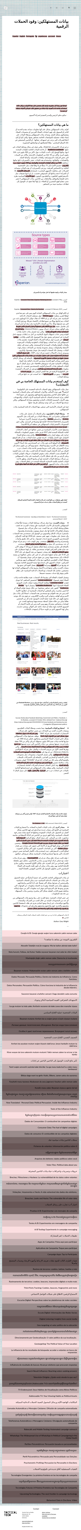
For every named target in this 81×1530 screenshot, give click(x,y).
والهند (30, 771)
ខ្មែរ (36, 36)
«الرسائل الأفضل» (23, 171)
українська (42, 36)
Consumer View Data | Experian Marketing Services (36, 300)
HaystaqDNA (32, 858)
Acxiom (66, 419)
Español (15, 36)
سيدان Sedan (63, 848)
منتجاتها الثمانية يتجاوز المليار (35, 544)
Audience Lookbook (56, 150)
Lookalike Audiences (44, 585)
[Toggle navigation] (74, 8)
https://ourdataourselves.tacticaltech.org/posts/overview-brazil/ (41, 427)
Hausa (58, 36)
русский (51, 36)
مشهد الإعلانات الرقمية (60, 552)
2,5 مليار (50, 541)
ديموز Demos (48, 316)
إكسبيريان (40, 565)
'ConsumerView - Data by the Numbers (32, 309)
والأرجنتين (35, 771)
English (22, 36)
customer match (56, 583)
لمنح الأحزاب (30, 176)
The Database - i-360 (38, 823)
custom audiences (45, 580)
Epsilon (50, 419)
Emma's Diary (41, 435)
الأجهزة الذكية (48, 374)
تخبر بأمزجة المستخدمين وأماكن (50, 369)
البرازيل (43, 771)
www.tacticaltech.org (27, 1521)
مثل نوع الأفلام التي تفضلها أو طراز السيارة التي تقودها (35, 326)
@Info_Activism (46, 1512)
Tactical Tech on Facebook (49, 1517)
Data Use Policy (26, 1523)
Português (30, 36)
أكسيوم (53, 565)
